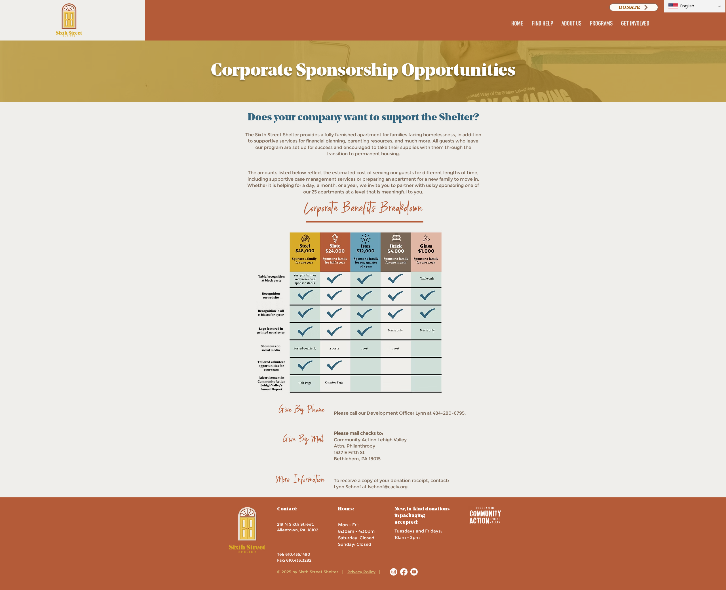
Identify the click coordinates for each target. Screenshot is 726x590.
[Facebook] (404, 572)
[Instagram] (393, 572)
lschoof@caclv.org (388, 486)
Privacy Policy (361, 571)
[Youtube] (414, 572)
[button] (542, 24)
